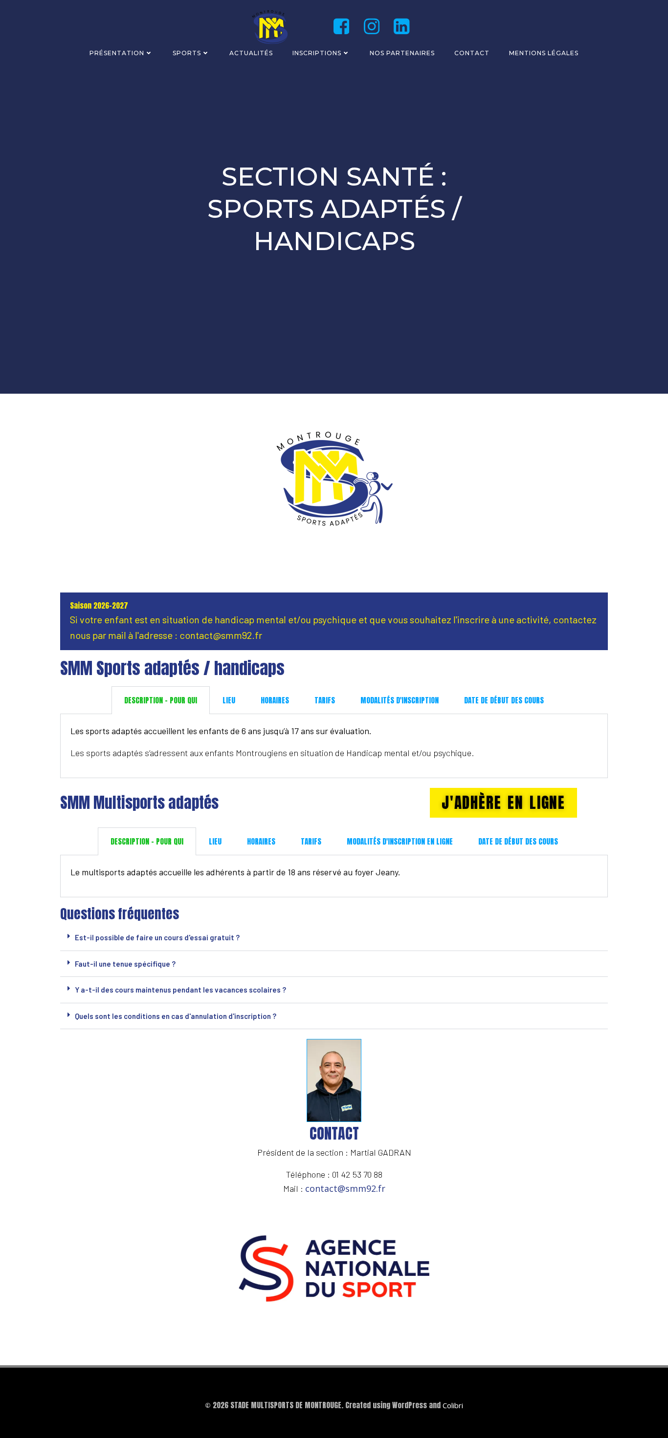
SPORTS (187, 53)
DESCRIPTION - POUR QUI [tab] (160, 700)
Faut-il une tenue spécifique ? (125, 963)
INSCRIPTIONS (316, 53)
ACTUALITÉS (251, 53)
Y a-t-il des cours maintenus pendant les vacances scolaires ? (180, 989)
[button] (334, 938)
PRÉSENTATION (116, 53)
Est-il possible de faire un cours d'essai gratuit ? (157, 937)
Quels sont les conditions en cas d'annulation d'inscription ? (175, 1016)
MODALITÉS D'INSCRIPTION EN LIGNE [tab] (400, 841)
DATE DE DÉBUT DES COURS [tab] (504, 700)
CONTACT (472, 53)
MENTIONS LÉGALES (544, 53)
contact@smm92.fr (345, 1188)
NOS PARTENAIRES (402, 53)
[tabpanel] (334, 746)
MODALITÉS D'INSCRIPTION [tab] (399, 700)
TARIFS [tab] (324, 700)
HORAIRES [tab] (275, 700)
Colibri (453, 1405)
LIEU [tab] (229, 700)
